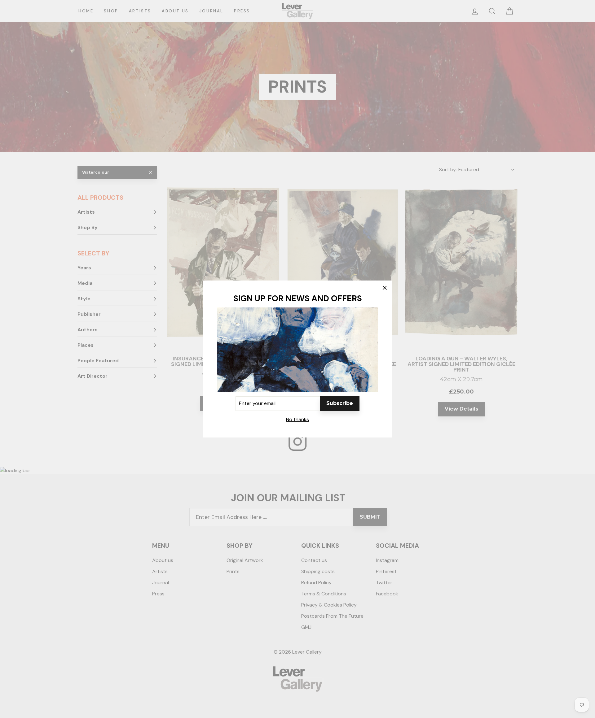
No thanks (297, 419)
